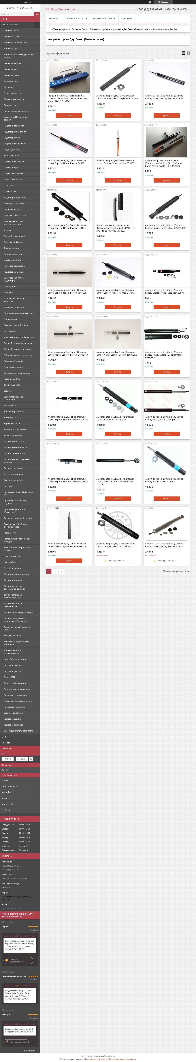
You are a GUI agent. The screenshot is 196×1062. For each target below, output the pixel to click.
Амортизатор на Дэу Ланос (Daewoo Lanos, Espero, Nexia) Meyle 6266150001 (166, 226)
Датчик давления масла (15, 447)
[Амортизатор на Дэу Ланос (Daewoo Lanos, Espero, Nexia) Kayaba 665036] (167, 77)
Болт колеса (10, 405)
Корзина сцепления (13, 480)
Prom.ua (111, 1056)
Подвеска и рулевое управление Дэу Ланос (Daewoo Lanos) (120, 29)
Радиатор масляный (14, 271)
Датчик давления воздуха (17, 574)
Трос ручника (10, 286)
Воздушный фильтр (13, 242)
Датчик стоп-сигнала (14, 468)
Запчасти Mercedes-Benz (16, 42)
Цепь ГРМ (8, 292)
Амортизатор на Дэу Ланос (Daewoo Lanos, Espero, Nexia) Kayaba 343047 (115, 291)
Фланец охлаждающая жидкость (15, 300)
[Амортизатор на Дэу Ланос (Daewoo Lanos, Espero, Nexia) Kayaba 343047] (118, 271)
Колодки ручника (12, 635)
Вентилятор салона (13, 411)
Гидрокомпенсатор (13, 367)
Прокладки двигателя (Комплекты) (14, 510)
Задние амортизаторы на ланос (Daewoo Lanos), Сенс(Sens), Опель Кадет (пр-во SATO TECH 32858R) (163, 163)
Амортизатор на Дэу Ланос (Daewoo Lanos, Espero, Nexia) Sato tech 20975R (165, 291)
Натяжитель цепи (12, 671)
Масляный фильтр (12, 259)
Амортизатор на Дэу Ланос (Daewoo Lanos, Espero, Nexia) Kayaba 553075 (164, 545)
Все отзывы (29, 1050)
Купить (69, 115)
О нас (4, 736)
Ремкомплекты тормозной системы (17, 549)
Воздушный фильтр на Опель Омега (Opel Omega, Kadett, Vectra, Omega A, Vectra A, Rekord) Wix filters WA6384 (19, 994)
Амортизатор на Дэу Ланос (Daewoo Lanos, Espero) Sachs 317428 (115, 418)
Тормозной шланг (12, 718)
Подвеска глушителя (14, 307)
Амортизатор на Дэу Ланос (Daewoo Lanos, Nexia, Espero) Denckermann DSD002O (115, 481)
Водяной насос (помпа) (15, 236)
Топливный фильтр (13, 254)
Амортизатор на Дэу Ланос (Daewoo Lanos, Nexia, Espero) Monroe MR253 (67, 545)
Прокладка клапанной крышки (19, 313)
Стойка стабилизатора (15, 215)
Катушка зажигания (13, 474)
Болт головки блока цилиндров (13, 398)
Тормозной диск (12, 167)
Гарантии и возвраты (103, 18)
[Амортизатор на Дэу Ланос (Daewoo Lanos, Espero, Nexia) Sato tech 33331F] (69, 460)
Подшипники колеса (14, 99)
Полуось (8, 486)
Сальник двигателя (13, 712)
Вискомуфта (10, 417)
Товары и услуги (10, 24)
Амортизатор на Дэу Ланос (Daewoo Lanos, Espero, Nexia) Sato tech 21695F (68, 418)
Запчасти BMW (11, 30)
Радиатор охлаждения (15, 131)
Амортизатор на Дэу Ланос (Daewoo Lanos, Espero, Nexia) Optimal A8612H (115, 545)
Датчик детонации (13, 580)
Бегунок (8, 390)
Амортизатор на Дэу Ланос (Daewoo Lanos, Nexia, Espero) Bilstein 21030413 (68, 353)
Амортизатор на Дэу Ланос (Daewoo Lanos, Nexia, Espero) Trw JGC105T (164, 418)
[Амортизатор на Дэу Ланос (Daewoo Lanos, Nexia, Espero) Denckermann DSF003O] (167, 333)
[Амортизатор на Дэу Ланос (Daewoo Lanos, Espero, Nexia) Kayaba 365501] (69, 142)
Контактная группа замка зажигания (16, 643)
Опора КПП (9, 677)
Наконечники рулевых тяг (16, 111)
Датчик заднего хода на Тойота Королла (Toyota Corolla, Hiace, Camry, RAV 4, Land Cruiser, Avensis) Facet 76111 (19, 945)
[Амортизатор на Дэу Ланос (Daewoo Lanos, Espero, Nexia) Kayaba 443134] (69, 207)
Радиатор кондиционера (16, 197)
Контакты (127, 18)
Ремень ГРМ (10, 532)
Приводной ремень (13, 361)
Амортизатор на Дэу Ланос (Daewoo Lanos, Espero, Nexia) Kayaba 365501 (67, 162)
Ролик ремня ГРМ (12, 556)
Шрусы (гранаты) (12, 149)
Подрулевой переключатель (18, 701)
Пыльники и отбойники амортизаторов (15, 525)
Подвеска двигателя (14, 125)
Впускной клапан (12, 423)
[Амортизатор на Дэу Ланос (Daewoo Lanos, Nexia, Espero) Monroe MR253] (69, 525)
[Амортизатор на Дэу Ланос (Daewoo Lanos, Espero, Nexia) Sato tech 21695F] (69, 398)
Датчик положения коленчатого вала (13, 596)
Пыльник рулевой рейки (16, 325)
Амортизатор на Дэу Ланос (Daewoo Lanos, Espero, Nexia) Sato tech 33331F (68, 480)
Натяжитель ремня (13, 665)
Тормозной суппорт (13, 724)
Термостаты (10, 191)
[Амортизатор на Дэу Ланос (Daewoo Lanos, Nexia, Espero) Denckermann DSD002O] (118, 460)
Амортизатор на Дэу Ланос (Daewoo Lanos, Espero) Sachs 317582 (164, 480)
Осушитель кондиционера (17, 689)
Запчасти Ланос (12, 75)
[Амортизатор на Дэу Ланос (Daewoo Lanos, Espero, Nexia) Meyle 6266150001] (167, 207)
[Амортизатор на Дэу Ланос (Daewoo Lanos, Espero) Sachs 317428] (118, 398)
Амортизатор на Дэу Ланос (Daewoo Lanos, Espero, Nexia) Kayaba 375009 (115, 162)
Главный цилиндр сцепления (18, 349)
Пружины (8, 87)
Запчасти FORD (11, 36)
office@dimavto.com (11, 908)
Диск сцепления (11, 155)
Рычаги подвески (12, 93)
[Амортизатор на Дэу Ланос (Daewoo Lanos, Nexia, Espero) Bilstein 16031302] (118, 333)
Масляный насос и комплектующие (12, 652)
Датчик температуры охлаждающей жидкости (16, 619)
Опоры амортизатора (14, 179)
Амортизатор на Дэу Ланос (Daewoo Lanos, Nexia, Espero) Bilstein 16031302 (116, 353)
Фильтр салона (11, 248)
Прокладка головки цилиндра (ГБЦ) (18, 493)
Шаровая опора (12, 209)
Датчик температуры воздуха (19, 612)
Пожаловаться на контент (95, 1059)
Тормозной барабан (14, 161)
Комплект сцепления (14, 203)
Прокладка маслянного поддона (15, 502)
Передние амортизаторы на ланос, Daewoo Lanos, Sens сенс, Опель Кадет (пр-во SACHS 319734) (68, 98)
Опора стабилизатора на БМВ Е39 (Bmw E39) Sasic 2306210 (19, 1030)
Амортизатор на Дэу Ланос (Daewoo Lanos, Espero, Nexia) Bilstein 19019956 (68, 291)
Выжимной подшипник (15, 429)
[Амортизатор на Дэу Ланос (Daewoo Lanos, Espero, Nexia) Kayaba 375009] (118, 142)
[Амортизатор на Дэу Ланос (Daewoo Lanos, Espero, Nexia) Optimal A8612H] (118, 525)
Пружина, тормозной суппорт (18, 518)
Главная (53, 18)
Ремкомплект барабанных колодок (17, 540)
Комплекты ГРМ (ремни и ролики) (16, 118)
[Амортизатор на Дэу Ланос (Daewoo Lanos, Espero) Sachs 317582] (167, 460)
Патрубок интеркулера (15, 695)
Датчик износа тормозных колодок (17, 460)
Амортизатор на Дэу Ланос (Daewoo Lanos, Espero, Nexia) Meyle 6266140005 (117, 97)
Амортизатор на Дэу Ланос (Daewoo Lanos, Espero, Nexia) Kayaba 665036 (164, 97)
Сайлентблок (10, 562)
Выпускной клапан (13, 435)
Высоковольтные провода (17, 373)
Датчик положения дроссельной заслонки (15, 587)
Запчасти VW (10, 69)
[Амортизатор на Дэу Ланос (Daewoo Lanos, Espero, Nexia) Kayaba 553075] (167, 525)
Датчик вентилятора (14, 441)
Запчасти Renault (12, 63)
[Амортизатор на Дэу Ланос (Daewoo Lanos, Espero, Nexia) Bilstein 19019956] (69, 271)
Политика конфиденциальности (122, 1059)
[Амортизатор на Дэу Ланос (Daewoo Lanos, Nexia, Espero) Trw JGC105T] (167, 398)
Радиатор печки (12, 137)
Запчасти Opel (11, 48)
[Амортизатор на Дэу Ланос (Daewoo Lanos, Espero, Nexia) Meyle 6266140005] (118, 77)
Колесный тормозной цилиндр (19, 337)
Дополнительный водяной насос (17, 628)
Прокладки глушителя (14, 706)
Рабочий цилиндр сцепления (18, 355)
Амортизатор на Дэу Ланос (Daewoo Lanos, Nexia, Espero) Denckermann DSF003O (164, 355)
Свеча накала (10, 319)
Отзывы (6, 742)
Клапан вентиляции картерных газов (13, 222)
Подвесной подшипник (15, 143)
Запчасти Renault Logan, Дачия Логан (19, 56)
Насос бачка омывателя (15, 659)
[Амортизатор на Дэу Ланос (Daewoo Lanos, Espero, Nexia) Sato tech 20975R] (167, 271)
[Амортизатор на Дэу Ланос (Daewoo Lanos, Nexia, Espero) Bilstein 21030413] (69, 333)
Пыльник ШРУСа (12, 378)
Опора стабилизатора (15, 683)
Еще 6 (7, 810)
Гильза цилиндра (12, 568)
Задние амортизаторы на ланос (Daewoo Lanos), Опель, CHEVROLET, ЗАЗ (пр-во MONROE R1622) (115, 228)
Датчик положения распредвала (13, 605)
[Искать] (37, 14)
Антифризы (9, 185)
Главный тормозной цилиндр (18, 343)
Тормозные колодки (14, 173)
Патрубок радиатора (14, 265)
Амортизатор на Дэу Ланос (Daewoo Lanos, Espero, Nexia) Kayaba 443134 (67, 226)
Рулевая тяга (10, 105)
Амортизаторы (11, 81)
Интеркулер (10, 331)
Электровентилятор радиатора (14, 279)
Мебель (7, 230)
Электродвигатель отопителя (18, 730)
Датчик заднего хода (14, 453)
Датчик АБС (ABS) (12, 384)
